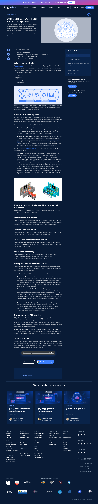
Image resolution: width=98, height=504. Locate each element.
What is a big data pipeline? (76, 59)
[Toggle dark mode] (89, 14)
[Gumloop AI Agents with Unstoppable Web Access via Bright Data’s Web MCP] (49, 397)
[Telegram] (84, 452)
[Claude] (87, 443)
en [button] (68, 7)
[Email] (81, 452)
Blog (8, 14)
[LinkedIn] (78, 434)
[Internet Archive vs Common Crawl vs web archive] (77, 397)
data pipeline (19, 66)
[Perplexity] (81, 443)
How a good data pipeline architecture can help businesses (78, 64)
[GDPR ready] (80, 491)
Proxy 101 (13, 14)
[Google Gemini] (84, 443)
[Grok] (90, 443)
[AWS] (8, 482)
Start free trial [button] (89, 7)
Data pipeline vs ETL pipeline (74, 70)
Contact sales (75, 7)
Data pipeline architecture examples (75, 67)
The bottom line (71, 73)
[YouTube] (81, 434)
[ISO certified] (70, 491)
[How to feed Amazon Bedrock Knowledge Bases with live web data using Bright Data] (20, 397)
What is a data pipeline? (73, 55)
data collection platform (29, 148)
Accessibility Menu (10, 499)
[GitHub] (84, 434)
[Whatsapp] (78, 452)
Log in (82, 7)
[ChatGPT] (78, 443)
